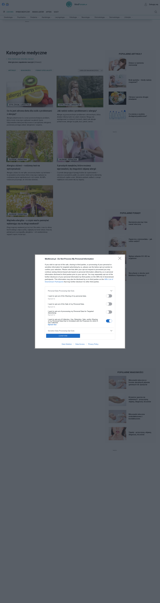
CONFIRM (63, 336)
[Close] (120, 259)
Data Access (80, 344)
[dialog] (80, 301)
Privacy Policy (93, 344)
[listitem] (80, 291)
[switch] (109, 295)
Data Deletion (67, 344)
